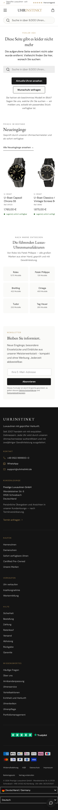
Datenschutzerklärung (27, 390)
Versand (7, 635)
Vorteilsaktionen (11, 692)
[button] (52, 10)
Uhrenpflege (9, 709)
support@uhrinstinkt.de (19, 469)
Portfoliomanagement (14, 714)
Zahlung (7, 624)
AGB (24, 767)
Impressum (48, 767)
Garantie (7, 652)
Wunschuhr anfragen (29, 89)
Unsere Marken (11, 566)
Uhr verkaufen (10, 584)
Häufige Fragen (11, 669)
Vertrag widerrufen (26, 775)
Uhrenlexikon (9, 703)
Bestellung (8, 618)
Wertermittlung (11, 595)
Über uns (8, 675)
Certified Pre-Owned (14, 561)
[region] (29, 190)
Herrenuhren (9, 544)
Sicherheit (8, 613)
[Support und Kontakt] (50, 802)
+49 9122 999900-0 (18, 457)
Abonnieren (29, 381)
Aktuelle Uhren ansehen (29, 80)
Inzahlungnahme (11, 590)
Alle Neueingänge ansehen (18, 147)
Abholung (8, 641)
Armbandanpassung (13, 681)
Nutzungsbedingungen (16, 393)
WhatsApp (12, 463)
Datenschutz (35, 767)
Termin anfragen (11, 519)
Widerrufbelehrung (10, 767)
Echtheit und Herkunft (14, 697)
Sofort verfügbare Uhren (15, 555)
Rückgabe (8, 646)
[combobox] (29, 20)
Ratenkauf (8, 629)
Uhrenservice (10, 686)
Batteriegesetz (9, 775)
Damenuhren (10, 550)
